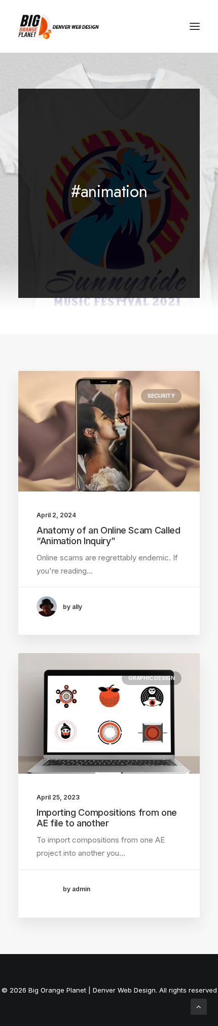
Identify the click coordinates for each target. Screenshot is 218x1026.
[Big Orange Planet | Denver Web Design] (58, 26)
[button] (194, 26)
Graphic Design (151, 677)
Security (161, 395)
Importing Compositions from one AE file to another (107, 818)
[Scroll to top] (199, 1006)
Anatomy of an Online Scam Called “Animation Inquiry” (108, 536)
